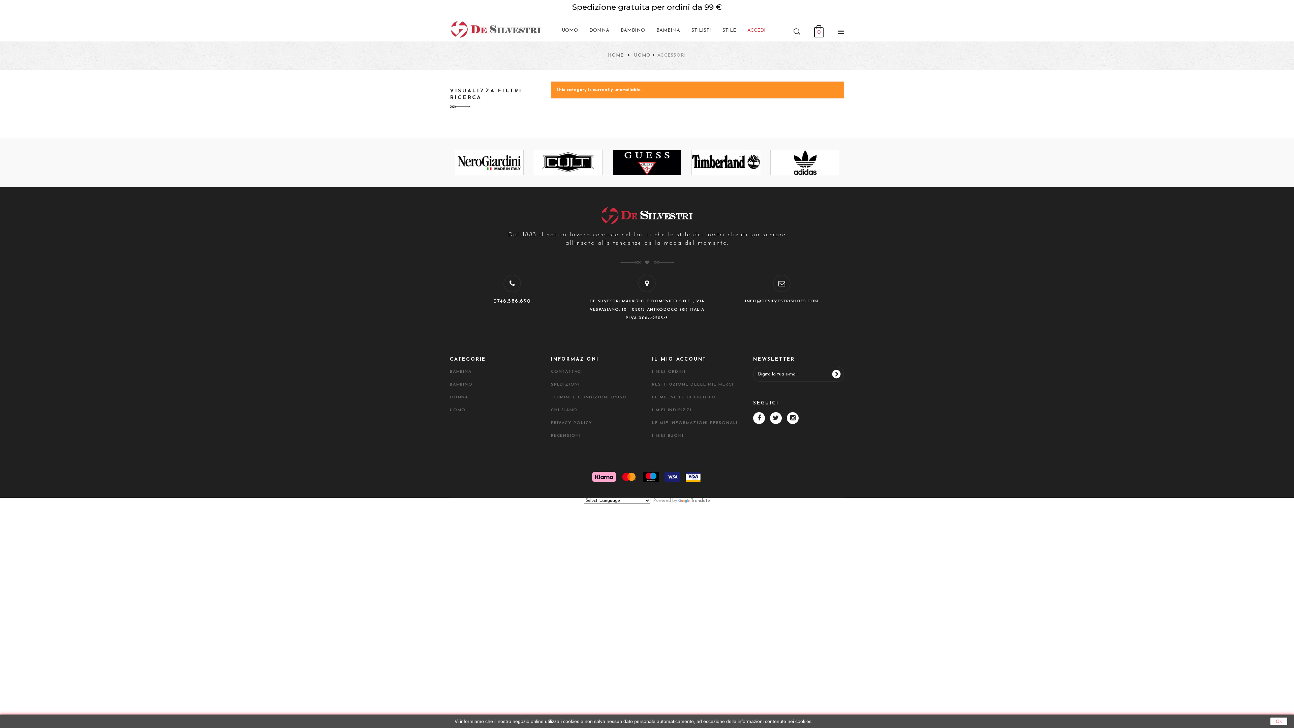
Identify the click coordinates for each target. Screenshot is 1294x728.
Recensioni (566, 436)
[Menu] (839, 33)
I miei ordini (668, 372)
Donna (459, 397)
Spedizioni (565, 385)
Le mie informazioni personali (695, 423)
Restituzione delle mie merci (692, 385)
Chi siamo (564, 410)
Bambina (461, 372)
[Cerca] (797, 31)
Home (616, 55)
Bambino (461, 385)
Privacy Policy (571, 423)
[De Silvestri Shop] (495, 29)
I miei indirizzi (672, 410)
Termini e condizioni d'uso (589, 397)
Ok (1279, 721)
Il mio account (679, 359)
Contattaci (566, 372)
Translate (700, 500)
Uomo (642, 55)
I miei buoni (668, 436)
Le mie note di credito (684, 397)
